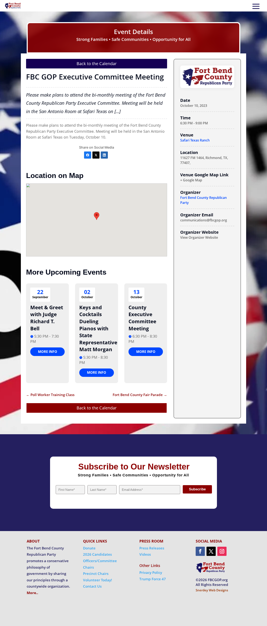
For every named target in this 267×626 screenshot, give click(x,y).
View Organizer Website (199, 237)
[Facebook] (87, 155)
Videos (145, 554)
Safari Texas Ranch (195, 140)
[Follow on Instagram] (222, 551)
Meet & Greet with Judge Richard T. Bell (46, 318)
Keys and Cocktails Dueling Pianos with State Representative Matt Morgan (98, 328)
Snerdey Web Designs (212, 590)
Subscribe (197, 489)
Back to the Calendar (97, 63)
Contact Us (92, 586)
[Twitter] (95, 155)
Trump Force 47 (152, 579)
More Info (47, 351)
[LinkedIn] (104, 155)
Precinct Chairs (95, 573)
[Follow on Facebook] (200, 551)
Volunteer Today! (97, 580)
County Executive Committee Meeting (142, 318)
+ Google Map (191, 180)
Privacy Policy (150, 572)
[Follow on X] (211, 551)
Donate (89, 548)
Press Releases (151, 548)
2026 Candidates (97, 554)
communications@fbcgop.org (203, 220)
